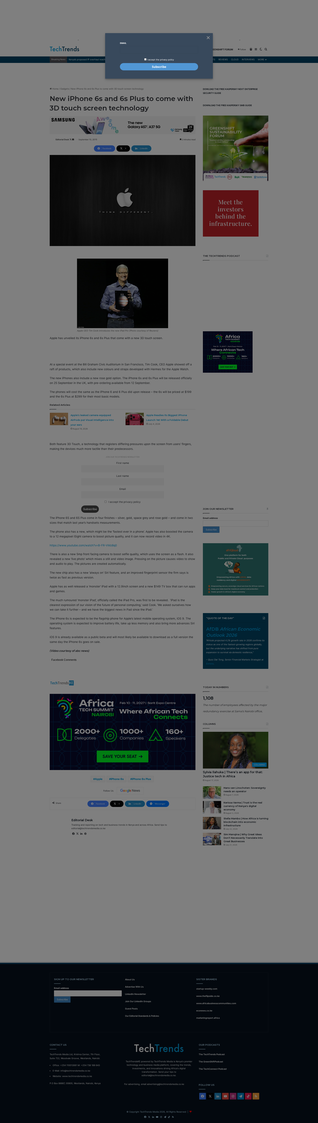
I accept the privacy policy (160, 59)
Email (123, 43)
